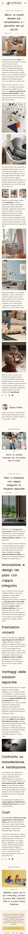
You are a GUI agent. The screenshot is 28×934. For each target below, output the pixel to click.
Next (23, 447)
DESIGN (18, 473)
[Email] (12, 395)
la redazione (8, 492)
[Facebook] (6, 395)
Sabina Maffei (8, 33)
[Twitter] (9, 395)
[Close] (24, 911)
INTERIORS (8, 10)
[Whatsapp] (2, 395)
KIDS (13, 10)
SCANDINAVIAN (18, 10)
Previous (4, 447)
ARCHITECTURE (11, 473)
